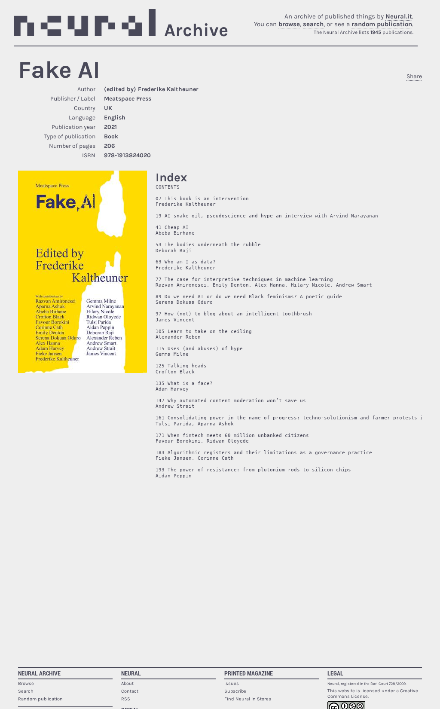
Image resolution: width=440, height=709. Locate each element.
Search (26, 691)
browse (289, 24)
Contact (129, 691)
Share (414, 76)
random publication (381, 24)
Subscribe (235, 691)
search (313, 24)
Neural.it (398, 16)
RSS (125, 699)
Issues (231, 683)
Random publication (40, 699)
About (127, 683)
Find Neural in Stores (247, 699)
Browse (26, 683)
